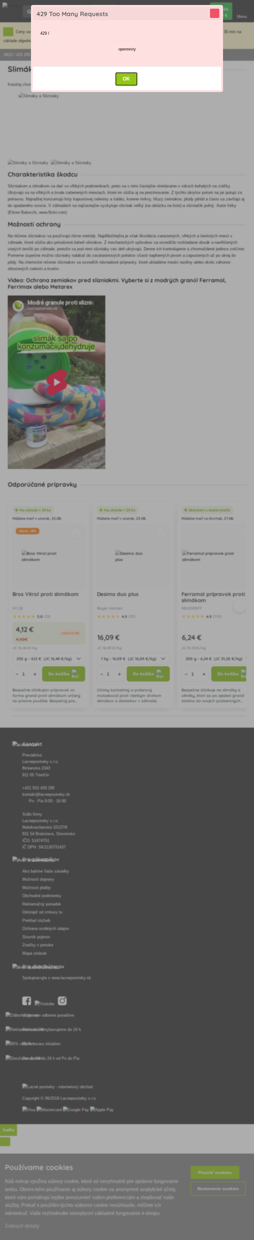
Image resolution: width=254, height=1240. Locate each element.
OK (126, 78)
